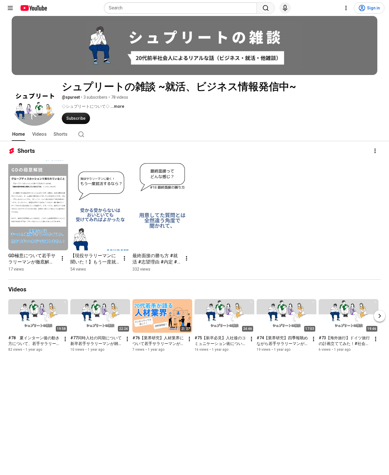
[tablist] (194, 134)
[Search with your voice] (285, 8)
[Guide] (10, 8)
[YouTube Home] (33, 8)
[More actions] (375, 151)
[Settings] (346, 8)
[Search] (266, 8)
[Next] (379, 316)
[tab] (18, 134)
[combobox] (182, 8)
